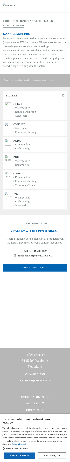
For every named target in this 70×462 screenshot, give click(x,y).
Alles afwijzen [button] (52, 455)
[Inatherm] (9, 6)
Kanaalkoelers (13, 25)
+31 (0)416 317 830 (35, 250)
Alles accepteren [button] (19, 455)
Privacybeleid (19, 444)
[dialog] (35, 438)
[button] (35, 448)
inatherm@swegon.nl (35, 255)
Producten (10, 21)
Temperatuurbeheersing (36, 21)
